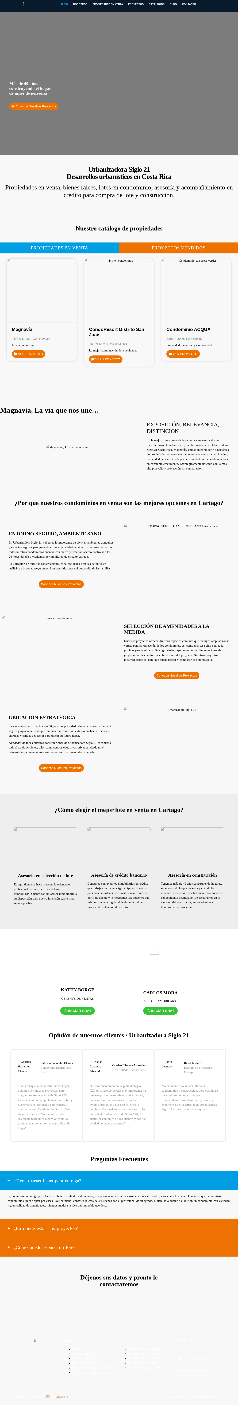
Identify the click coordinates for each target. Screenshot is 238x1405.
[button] (5, 447)
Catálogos (156, 4)
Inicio (64, 4)
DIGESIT (62, 1396)
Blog (173, 4)
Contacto (189, 4)
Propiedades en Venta (108, 4)
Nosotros (80, 4)
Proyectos (136, 4)
